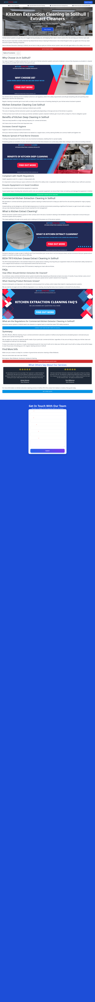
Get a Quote (47, 29)
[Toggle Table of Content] (17, 53)
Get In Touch (88, 2)
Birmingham (5, 358)
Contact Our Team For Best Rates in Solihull (47, 328)
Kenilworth (29, 358)
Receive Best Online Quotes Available (47, 194)
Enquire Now (47, 396)
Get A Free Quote (47, 391)
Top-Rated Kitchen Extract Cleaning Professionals (42, 41)
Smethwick (22, 358)
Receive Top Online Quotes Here (47, 361)
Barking (34, 358)
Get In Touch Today (47, 49)
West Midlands (14, 358)
